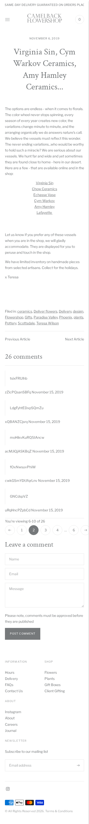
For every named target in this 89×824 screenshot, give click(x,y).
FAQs (9, 685)
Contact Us (14, 691)
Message (16, 583)
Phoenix (65, 317)
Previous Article (17, 339)
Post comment (22, 633)
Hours (9, 672)
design (78, 311)
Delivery (65, 311)
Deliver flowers (45, 311)
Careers (11, 724)
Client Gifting (54, 691)
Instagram (13, 712)
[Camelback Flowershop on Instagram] (8, 789)
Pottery (10, 323)
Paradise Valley (46, 317)
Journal (10, 730)
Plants (49, 678)
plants (78, 317)
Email (14, 568)
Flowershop (14, 317)
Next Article (74, 339)
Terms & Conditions (59, 811)
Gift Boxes (52, 685)
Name (14, 553)
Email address (20, 759)
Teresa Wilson (47, 323)
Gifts (28, 317)
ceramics (24, 311)
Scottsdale (26, 323)
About (10, 718)
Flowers (50, 672)
